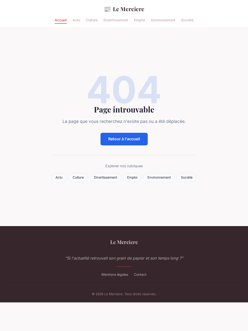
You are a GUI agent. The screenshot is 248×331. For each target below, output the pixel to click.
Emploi (139, 20)
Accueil (61, 20)
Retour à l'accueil (124, 138)
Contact (140, 274)
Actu (76, 20)
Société (187, 20)
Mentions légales (114, 274)
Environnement (163, 20)
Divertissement (115, 20)
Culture (92, 20)
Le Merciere (124, 9)
